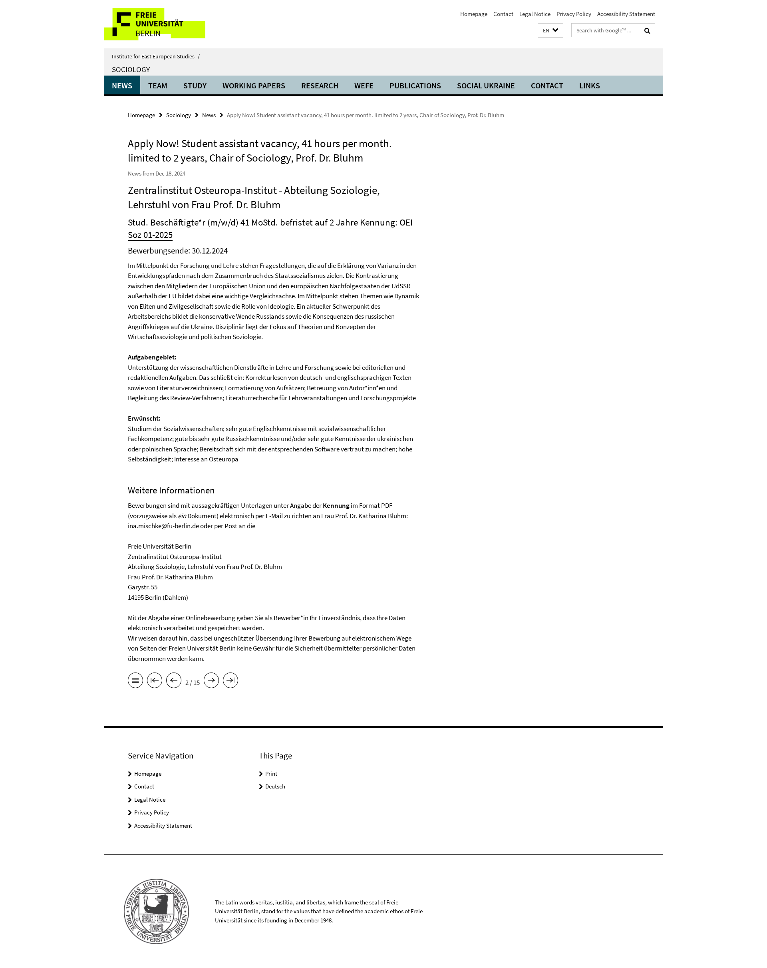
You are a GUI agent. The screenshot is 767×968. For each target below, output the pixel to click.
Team (157, 85)
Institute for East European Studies (156, 56)
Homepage (473, 14)
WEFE (364, 85)
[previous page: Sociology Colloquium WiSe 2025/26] (173, 682)
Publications (415, 85)
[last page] (230, 682)
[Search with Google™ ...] (647, 30)
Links (589, 85)
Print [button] (271, 773)
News (122, 85)
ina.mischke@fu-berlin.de (163, 525)
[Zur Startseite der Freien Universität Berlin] (171, 24)
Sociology (131, 69)
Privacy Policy (573, 14)
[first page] (154, 682)
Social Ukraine (486, 85)
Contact (503, 14)
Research (319, 85)
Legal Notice (534, 14)
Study (195, 85)
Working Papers (254, 85)
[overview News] (135, 682)
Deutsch (275, 786)
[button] (550, 30)
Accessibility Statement (626, 14)
